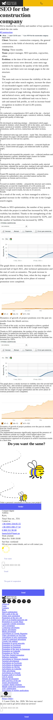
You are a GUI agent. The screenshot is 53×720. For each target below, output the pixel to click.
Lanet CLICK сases (15, 35)
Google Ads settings (10, 641)
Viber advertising (8, 671)
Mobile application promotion (13, 686)
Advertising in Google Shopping (14, 633)
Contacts (5, 608)
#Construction (6, 32)
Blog (4, 610)
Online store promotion (11, 616)
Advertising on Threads (11, 673)
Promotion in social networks (13, 643)
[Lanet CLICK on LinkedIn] (14, 601)
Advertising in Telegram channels (15, 659)
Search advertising (9, 630)
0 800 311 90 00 (9, 530)
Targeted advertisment (10, 661)
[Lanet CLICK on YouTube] (29, 601)
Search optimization (9, 612)
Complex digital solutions (12, 685)
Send (26, 717)
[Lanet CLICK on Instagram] (9, 601)
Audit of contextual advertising (14, 639)
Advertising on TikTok (11, 667)
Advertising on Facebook (12, 663)
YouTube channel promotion (13, 655)
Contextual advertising (10, 628)
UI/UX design (7, 677)
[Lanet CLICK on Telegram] (24, 601)
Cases (4, 606)
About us (5, 604)
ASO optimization (9, 688)
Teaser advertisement (10, 683)
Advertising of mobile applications (15, 690)
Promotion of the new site (12, 618)
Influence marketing (10, 657)
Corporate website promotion (13, 624)
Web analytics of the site (11, 681)
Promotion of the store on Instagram (16, 649)
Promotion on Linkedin (11, 651)
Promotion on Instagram (11, 647)
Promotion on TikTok (10, 653)
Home (4, 35)
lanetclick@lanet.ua (11, 533)
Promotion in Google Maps (12, 622)
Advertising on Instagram (12, 665)
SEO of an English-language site (14, 620)
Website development (10, 679)
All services (6, 696)
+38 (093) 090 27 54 (11, 527)
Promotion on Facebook (11, 645)
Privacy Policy (7, 699)
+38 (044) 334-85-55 (11, 524)
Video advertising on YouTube (14, 635)
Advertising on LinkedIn (11, 669)
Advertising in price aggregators (14, 637)
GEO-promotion (8, 626)
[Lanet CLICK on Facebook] (4, 601)
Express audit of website (11, 675)
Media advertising (9, 631)
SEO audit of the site (10, 614)
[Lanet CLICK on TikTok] (19, 601)
